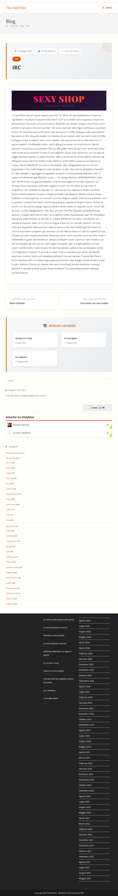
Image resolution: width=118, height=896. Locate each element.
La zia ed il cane (51, 663)
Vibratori (9, 604)
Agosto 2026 (85, 620)
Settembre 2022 (86, 790)
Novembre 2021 (86, 845)
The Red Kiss (16, 7)
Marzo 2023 (84, 757)
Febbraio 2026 (86, 653)
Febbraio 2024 (86, 697)
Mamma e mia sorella (53, 635)
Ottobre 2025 (85, 675)
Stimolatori (10, 593)
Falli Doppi (10, 557)
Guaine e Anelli (12, 567)
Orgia (8, 499)
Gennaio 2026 (85, 659)
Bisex (8, 467)
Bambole (10, 536)
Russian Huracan (21, 424)
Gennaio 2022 (85, 834)
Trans (8, 515)
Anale (8, 530)
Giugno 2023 (85, 741)
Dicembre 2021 (86, 840)
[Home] (7, 26)
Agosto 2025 (85, 686)
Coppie (9, 473)
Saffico (9, 509)
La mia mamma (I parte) (54, 643)
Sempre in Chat (23, 338)
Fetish (8, 562)
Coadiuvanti (11, 541)
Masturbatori (11, 577)
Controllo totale (50, 698)
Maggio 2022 (85, 812)
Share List (97, 407)
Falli (7, 551)
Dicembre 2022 (86, 774)
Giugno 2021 (85, 873)
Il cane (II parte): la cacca (55, 627)
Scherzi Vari (11, 588)
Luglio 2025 (84, 692)
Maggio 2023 (85, 746)
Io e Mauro (21, 357)
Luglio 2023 (84, 735)
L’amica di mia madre (53, 671)
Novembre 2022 (86, 779)
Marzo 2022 (84, 823)
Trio (7, 520)
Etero (8, 478)
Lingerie (9, 572)
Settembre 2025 (86, 681)
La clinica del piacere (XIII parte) (58, 619)
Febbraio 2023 (86, 763)
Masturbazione (12, 494)
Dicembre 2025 (86, 664)
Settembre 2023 (86, 724)
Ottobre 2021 (85, 851)
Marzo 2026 (84, 648)
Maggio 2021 (85, 878)
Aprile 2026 (84, 642)
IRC (28, 26)
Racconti (9, 458)
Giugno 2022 (85, 807)
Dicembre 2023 (86, 708)
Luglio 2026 (84, 626)
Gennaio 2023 (85, 768)
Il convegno (70, 338)
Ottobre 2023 (85, 719)
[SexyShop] (59, 100)
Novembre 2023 (86, 713)
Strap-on (9, 598)
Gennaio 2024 (85, 702)
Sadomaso (10, 504)
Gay (16, 59)
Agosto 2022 (85, 796)
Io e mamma (49, 690)
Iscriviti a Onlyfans (22, 432)
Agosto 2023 (85, 730)
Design (9, 546)
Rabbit (9, 583)
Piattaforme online (14, 453)
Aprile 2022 (84, 818)
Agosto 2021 (85, 862)
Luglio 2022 (84, 801)
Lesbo (8, 488)
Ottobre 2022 (85, 785)
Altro (8, 462)
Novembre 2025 (86, 670)
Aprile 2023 (84, 752)
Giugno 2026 (85, 631)
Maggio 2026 (85, 637)
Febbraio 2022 (86, 829)
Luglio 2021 (84, 867)
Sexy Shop (10, 526)
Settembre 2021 (86, 856)
